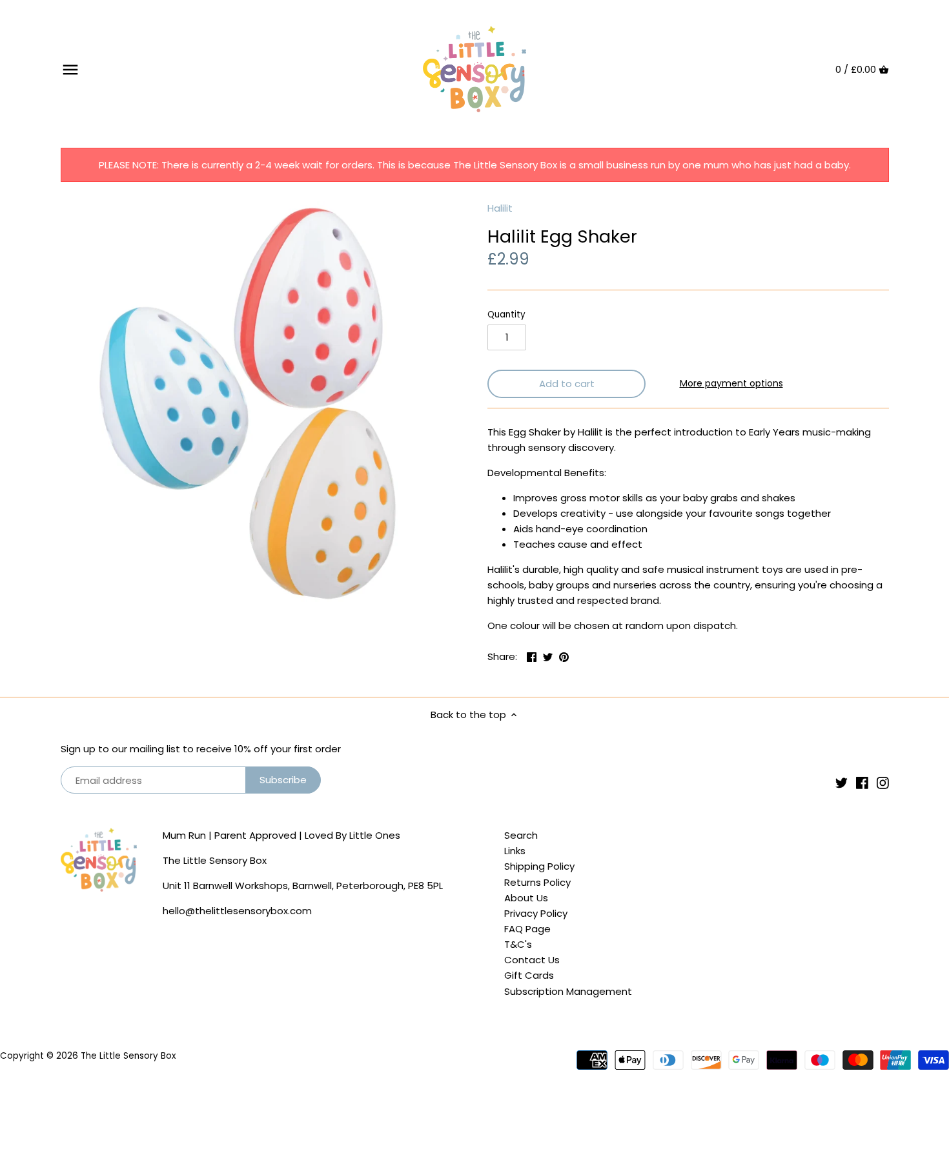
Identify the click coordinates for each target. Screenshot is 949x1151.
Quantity (506, 315)
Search (521, 835)
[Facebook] (862, 782)
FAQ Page (527, 929)
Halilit (500, 208)
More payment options (731, 383)
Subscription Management (568, 991)
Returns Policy (537, 882)
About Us (526, 898)
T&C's (518, 944)
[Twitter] (841, 782)
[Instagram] (883, 782)
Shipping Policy (539, 866)
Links (515, 850)
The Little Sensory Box (128, 1056)
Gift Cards (529, 975)
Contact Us (532, 959)
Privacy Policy (535, 913)
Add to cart (567, 383)
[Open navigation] (70, 69)
